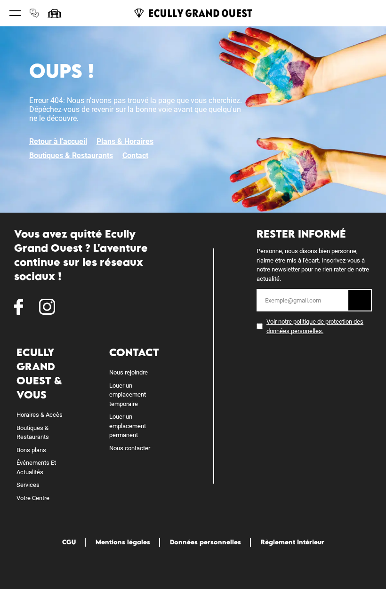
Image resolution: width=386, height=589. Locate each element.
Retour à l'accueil (58, 141)
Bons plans (31, 450)
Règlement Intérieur (292, 542)
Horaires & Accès (39, 414)
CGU (69, 542)
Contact (135, 155)
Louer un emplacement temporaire (127, 394)
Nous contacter (129, 448)
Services (28, 484)
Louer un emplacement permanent (127, 425)
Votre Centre (32, 497)
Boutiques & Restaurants (71, 155)
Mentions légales (123, 542)
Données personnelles (205, 542)
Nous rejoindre (128, 372)
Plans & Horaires (124, 141)
